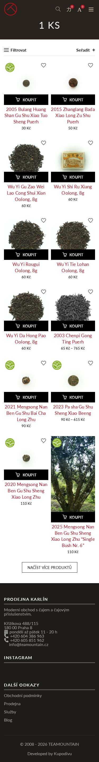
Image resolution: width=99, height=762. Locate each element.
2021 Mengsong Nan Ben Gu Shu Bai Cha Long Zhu (26, 413)
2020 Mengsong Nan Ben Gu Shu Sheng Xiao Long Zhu (26, 490)
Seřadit (83, 49)
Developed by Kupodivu (49, 753)
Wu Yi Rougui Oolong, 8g (26, 267)
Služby (10, 712)
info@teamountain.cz (28, 644)
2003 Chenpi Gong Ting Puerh (73, 338)
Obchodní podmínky (23, 695)
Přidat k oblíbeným (43, 65)
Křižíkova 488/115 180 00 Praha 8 (21, 625)
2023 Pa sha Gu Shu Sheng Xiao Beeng (73, 410)
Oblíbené (72, 6)
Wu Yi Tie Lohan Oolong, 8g (73, 267)
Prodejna (12, 703)
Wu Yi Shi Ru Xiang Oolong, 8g (73, 190)
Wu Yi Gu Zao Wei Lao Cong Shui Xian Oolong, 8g (26, 193)
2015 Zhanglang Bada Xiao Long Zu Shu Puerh (73, 115)
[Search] (58, 9)
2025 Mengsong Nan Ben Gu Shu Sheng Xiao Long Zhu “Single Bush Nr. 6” (73, 536)
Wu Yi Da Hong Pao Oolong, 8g (26, 338)
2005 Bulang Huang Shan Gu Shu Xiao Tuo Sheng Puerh (26, 115)
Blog (8, 720)
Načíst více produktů (49, 567)
